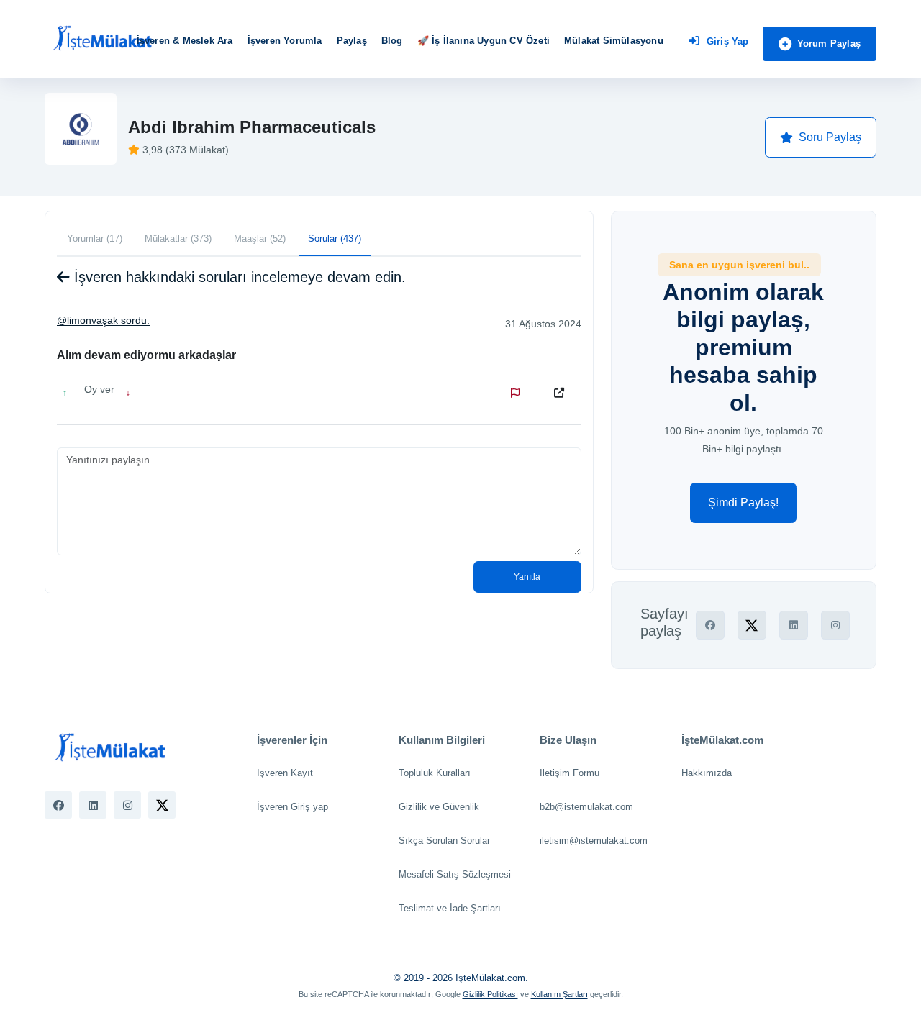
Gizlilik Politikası (490, 994)
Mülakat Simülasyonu (613, 40)
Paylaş (352, 40)
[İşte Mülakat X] (162, 805)
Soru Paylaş (830, 137)
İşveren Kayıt (285, 773)
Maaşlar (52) (260, 238)
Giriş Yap (728, 41)
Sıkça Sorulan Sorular (444, 840)
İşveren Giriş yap (292, 806)
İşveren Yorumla (285, 40)
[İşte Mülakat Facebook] (58, 805)
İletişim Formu (569, 773)
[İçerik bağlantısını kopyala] (562, 392)
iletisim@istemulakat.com (594, 840)
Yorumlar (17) (94, 238)
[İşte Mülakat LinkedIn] (92, 805)
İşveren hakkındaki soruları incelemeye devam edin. (238, 277)
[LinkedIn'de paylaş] (793, 625)
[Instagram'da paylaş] (835, 625)
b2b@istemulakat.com (586, 806)
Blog (392, 40)
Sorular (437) (334, 238)
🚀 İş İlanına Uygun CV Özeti (483, 40)
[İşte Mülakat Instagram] (127, 805)
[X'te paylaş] (752, 625)
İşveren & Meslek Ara (185, 40)
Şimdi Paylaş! (743, 502)
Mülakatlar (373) (178, 238)
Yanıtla (527, 577)
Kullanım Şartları (559, 994)
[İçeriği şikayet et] (518, 392)
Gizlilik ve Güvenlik (439, 806)
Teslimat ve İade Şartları (450, 908)
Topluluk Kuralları (435, 773)
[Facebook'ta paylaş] (710, 625)
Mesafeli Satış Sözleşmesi (455, 874)
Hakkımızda (706, 773)
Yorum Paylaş (829, 43)
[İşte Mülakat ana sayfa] (102, 39)
